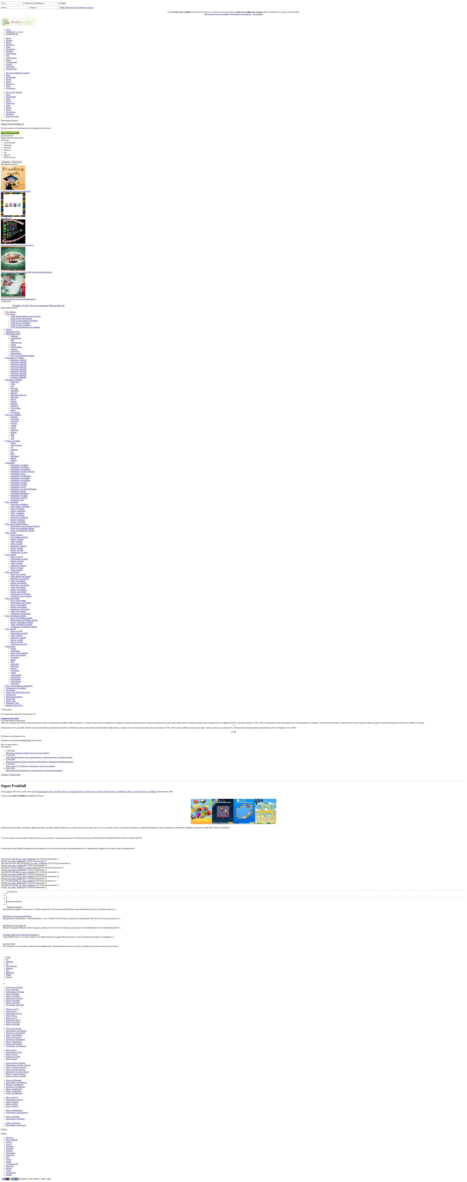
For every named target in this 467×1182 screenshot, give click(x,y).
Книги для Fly (12, 1054)
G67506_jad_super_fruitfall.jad (13, 883)
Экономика (10, 1153)
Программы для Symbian (21, 603)
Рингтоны (15, 382)
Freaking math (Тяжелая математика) (16, 191)
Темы (8, 47)
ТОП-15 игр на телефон (21, 325)
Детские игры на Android (21, 596)
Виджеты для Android (20, 579)
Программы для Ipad (19, 537)
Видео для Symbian (19, 605)
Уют (7, 1157)
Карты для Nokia (13, 996)
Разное (4, 1133)
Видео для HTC (12, 1106)
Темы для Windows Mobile (21, 625)
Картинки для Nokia (14, 998)
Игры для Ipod (17, 557)
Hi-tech (4, 1129)
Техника (9, 1151)
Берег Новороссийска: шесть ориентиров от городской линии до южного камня (39, 757)
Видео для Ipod (17, 568)
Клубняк (14, 388)
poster (9, 792)
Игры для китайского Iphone (22, 528)
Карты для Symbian (19, 607)
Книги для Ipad (17, 539)
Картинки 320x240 (18, 369)
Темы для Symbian (18, 611)
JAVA (8, 30)
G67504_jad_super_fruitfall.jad (13, 874)
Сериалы (14, 421)
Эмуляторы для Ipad (19, 552)
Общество (10, 1155)
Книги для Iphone (18, 511)
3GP (12, 437)
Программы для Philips (15, 1119)
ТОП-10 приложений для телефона (25, 327)
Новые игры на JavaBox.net (12, 124)
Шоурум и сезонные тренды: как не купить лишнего (27, 753)
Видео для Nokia (13, 1003)
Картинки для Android (20, 585)
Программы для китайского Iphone (25, 526)
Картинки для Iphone (19, 517)
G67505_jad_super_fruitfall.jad (13, 879)
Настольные (16, 679)
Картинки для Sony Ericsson (17, 1072)
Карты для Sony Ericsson (16, 1076)
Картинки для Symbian (20, 609)
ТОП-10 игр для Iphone (20, 323)
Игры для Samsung (70, 792)
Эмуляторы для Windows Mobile (24, 627)
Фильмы (14, 417)
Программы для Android (21, 576)
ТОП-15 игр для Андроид (21, 318)
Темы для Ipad (16, 544)
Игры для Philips (149, 792)
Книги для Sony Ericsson (16, 1067)
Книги (8, 38)
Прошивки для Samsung (21, 469)
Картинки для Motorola (15, 1087)
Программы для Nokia (15, 992)
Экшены (9, 51)
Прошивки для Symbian (20, 480)
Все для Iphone (12, 502)
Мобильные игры (13, 334)
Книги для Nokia (13, 1001)
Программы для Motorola (16, 1082)
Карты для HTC (12, 1102)
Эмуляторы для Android (20, 594)
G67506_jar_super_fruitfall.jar (23, 881)
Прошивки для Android (20, 478)
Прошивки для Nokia (19, 465)
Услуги (9, 1144)
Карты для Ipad (17, 550)
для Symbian (257, 14)
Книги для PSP (17, 640)
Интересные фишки (14, 697)
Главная (4, 775)
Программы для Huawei (16, 1125)
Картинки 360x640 (18, 371)
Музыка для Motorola (14, 1085)
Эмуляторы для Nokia (15, 1005)
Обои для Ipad (16, 541)
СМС (13, 384)
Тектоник (15, 391)
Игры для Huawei (13, 1123)
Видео (8, 43)
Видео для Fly (11, 1059)
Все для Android (12, 572)
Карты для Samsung (14, 1044)
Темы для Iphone (17, 515)
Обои (8, 99)
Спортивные (16, 675)
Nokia (13, 443)
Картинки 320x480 (18, 373)
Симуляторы (11, 53)
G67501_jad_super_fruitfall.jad (13, 861)
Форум (9, 329)
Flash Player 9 (27, 740)
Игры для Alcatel (135, 792)
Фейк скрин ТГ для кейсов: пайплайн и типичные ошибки (30, 766)
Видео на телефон (13, 415)
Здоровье (9, 1148)
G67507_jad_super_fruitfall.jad (13, 887)
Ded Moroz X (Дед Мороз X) (14, 925)
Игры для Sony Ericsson (100, 792)
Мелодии (14, 397)
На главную (11, 312)
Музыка (9, 40)
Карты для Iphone (18, 522)
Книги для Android (18, 590)
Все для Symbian (12, 598)
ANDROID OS (12, 34)
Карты (8, 82)
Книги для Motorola (14, 1093)
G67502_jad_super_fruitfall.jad (13, 865)
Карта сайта (11, 701)
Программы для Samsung (16, 1031)
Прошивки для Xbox (19, 496)
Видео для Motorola (14, 1089)
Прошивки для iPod (19, 482)
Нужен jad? (10, 699)
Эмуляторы (10, 88)
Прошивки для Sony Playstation (23, 489)
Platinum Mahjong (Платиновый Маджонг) (18, 299)
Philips (13, 458)
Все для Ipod (11, 555)
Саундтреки (16, 408)
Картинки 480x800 (18, 377)
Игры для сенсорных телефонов (19, 686)
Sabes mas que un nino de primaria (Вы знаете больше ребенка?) (26, 272)
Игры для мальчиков (19, 653)
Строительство (12, 1164)
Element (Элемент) (14, 907)
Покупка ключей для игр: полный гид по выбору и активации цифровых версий (39, 762)
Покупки (9, 1146)
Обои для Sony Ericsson (15, 1070)
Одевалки (15, 657)
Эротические (11, 58)
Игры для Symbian (18, 601)
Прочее (9, 1168)
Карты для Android (18, 583)
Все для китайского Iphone (17, 524)
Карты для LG (12, 1018)
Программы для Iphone (20, 506)
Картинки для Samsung (15, 1039)
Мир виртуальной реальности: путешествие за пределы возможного (34, 770)
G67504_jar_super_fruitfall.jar (23, 872)
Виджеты (10, 114)
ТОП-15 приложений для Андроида (26, 316)
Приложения (11, 69)
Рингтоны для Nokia (14, 987)
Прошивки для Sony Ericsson (23, 471)
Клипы (14, 432)
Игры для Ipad (16, 535)
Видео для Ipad (17, 548)
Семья (8, 1170)
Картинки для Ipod (18, 566)
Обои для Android (18, 581)
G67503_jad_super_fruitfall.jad (13, 870)
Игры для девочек (18, 655)
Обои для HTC (12, 1104)
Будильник (15, 412)
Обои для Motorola (13, 1091)
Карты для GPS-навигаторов (18, 692)
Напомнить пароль (85, 8)
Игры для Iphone (17, 509)
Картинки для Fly (13, 1057)
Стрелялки (15, 651)
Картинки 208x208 (18, 362)
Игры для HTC (12, 1097)
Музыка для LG (12, 1009)
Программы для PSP (19, 633)
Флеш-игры (10, 646)
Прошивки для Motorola (21, 476)
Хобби (8, 1162)
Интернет (10, 1166)
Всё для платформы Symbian (17, 73)
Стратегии (10, 67)
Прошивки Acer (17, 500)
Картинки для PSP (18, 638)
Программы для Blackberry (17, 1113)
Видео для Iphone (18, 520)
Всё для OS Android (14, 92)
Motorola (9, 968)
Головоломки (11, 62)
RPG (13, 662)
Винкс (13, 660)
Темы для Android (18, 587)
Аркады (9, 64)
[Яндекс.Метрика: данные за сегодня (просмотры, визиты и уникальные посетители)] (56, 306)
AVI (12, 439)
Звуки (13, 410)
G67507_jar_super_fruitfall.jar (23, 885)
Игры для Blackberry (14, 1110)
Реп (12, 386)
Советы (9, 1142)
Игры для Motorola (119, 792)
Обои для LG (11, 1016)
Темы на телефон (13, 441)
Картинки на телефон (15, 358)
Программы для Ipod (19, 559)
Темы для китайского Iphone (22, 531)
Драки (13, 673)
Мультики (15, 419)
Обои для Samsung (13, 1037)
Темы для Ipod (16, 570)
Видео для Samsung (14, 1042)
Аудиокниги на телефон (16, 688)
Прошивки (10, 49)
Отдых (8, 1159)
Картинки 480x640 (18, 375)
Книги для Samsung (14, 1035)
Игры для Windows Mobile (21, 618)
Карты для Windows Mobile (22, 622)
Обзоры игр (11, 695)
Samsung (14, 450)
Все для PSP (11, 629)
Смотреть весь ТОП (10, 718)
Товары (9, 1175)
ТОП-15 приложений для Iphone (24, 321)
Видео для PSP (17, 642)
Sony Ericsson (16, 445)
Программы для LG (14, 1013)
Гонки (8, 60)
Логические (16, 677)
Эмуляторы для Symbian (21, 614)
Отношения (11, 1173)
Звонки (14, 402)
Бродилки (15, 666)
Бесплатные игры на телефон (217, 14)
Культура (9, 1138)
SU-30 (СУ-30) (9, 944)
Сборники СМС (12, 703)
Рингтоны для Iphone (19, 504)
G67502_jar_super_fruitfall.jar (35, 863)
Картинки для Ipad (18, 546)
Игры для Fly (84, 792)
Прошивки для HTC (19, 498)
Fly (12, 447)
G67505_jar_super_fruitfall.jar (23, 876)
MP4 (12, 434)
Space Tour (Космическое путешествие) (17, 245)
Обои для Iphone (17, 513)
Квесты (14, 668)
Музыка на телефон (14, 380)
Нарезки (14, 404)
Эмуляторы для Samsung (16, 1046)
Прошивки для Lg (18, 474)
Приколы (14, 406)
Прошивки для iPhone (20, 467)
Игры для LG (11, 1011)
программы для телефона (240, 14)
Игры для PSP (16, 631)
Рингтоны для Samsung (15, 1033)
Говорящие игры (13, 332)
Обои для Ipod (16, 563)
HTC (13, 454)
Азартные (15, 664)
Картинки (10, 45)
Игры (8, 75)
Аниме (13, 426)
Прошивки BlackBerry (20, 493)
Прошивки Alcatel (18, 491)
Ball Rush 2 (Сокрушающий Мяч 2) (17, 916)
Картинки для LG (13, 1020)
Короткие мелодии (18, 395)
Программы (11, 77)
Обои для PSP (16, 635)
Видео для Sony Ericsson (16, 1074)
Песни (13, 399)
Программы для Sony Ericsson (18, 1065)
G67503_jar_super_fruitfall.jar (28, 868)
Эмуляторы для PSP (19, 644)
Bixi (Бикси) (6, 218)
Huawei (14, 461)
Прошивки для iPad (19, 485)
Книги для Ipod (17, 561)
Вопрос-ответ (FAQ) (14, 705)
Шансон (14, 393)
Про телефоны (12, 1140)
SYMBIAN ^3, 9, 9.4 (14, 32)
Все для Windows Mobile (16, 616)
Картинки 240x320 (18, 364)
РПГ (7, 56)
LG (12, 452)
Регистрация (71, 8)
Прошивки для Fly (18, 487)
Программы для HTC (14, 1100)
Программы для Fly (14, 1052)
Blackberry (15, 456)
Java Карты (10, 690)
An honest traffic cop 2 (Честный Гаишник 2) (21, 935)
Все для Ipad (11, 533)
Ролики (14, 423)
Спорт (13, 428)
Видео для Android (18, 592)
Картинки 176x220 (18, 360)
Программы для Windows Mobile (24, 620)
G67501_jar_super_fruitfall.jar (23, 859)
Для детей (15, 684)
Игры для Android (18, 574)
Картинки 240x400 (18, 367)
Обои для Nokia (12, 994)
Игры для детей (12, 116)
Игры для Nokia (55, 792)
